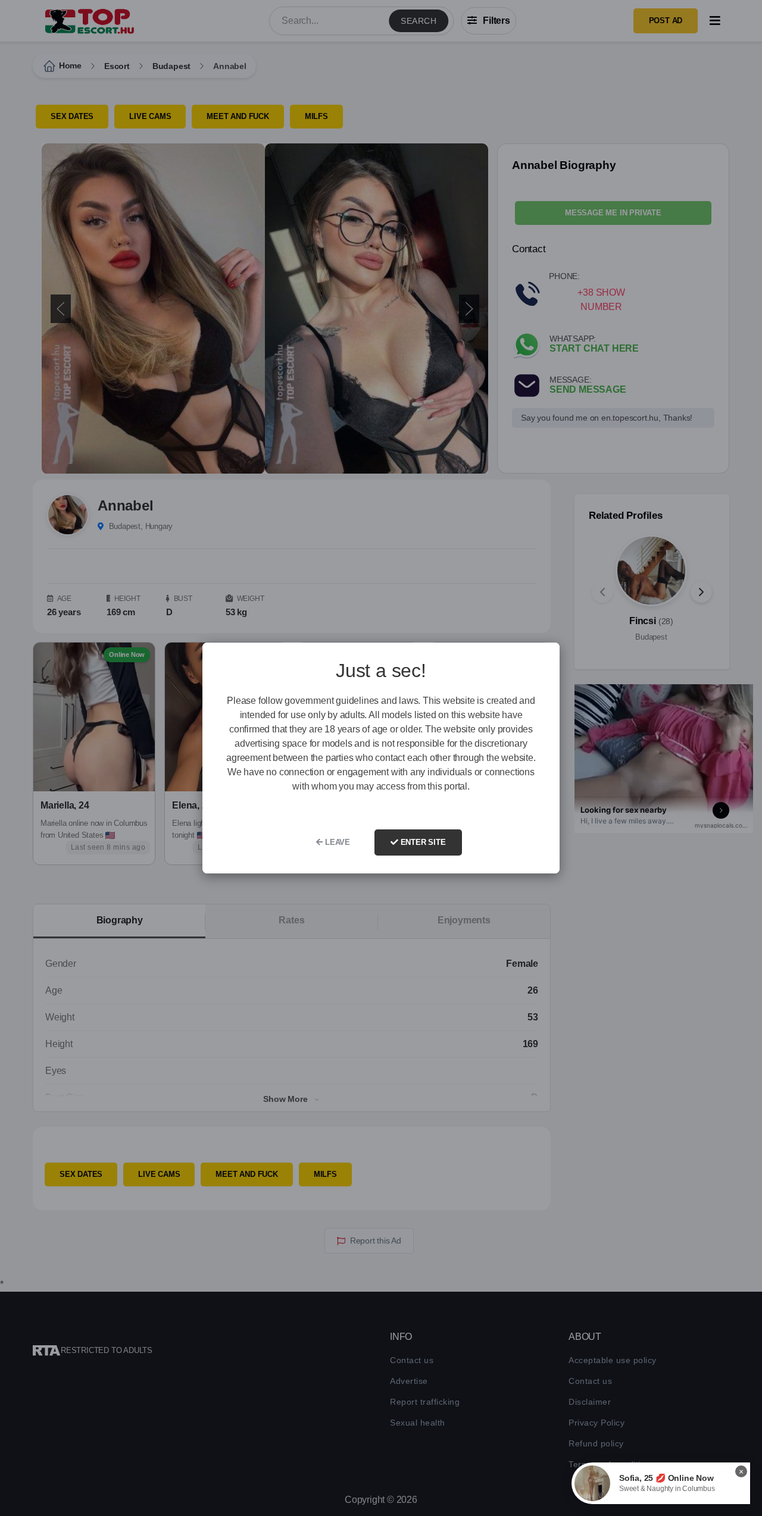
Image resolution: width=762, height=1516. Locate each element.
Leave (336, 842)
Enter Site (422, 842)
